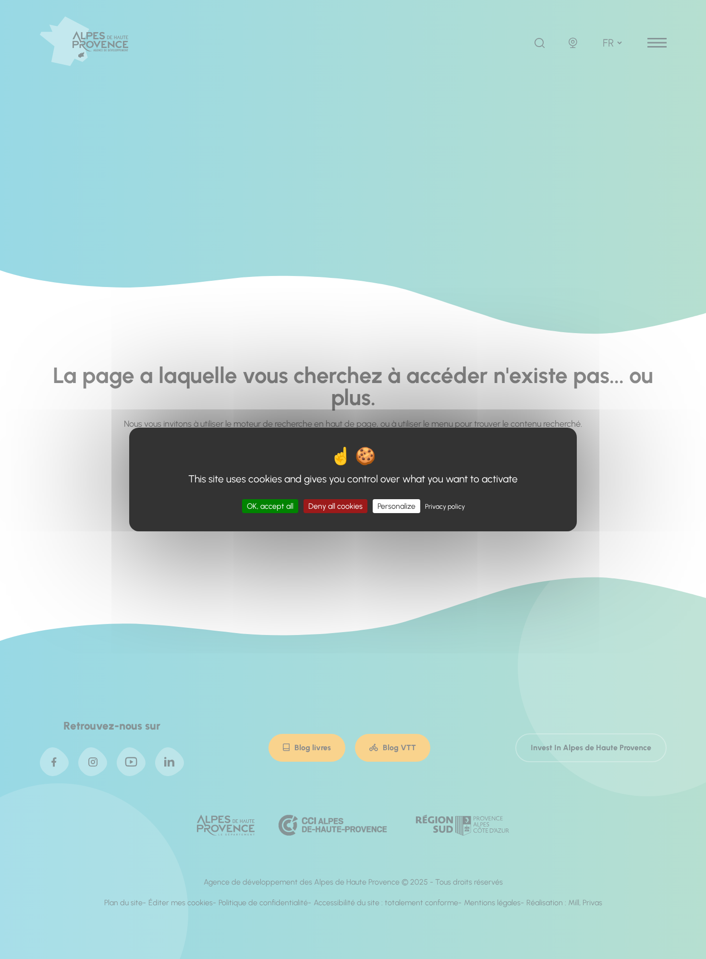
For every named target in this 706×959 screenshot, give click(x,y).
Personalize (396, 506)
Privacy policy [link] (445, 507)
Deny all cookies (335, 506)
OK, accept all (270, 506)
